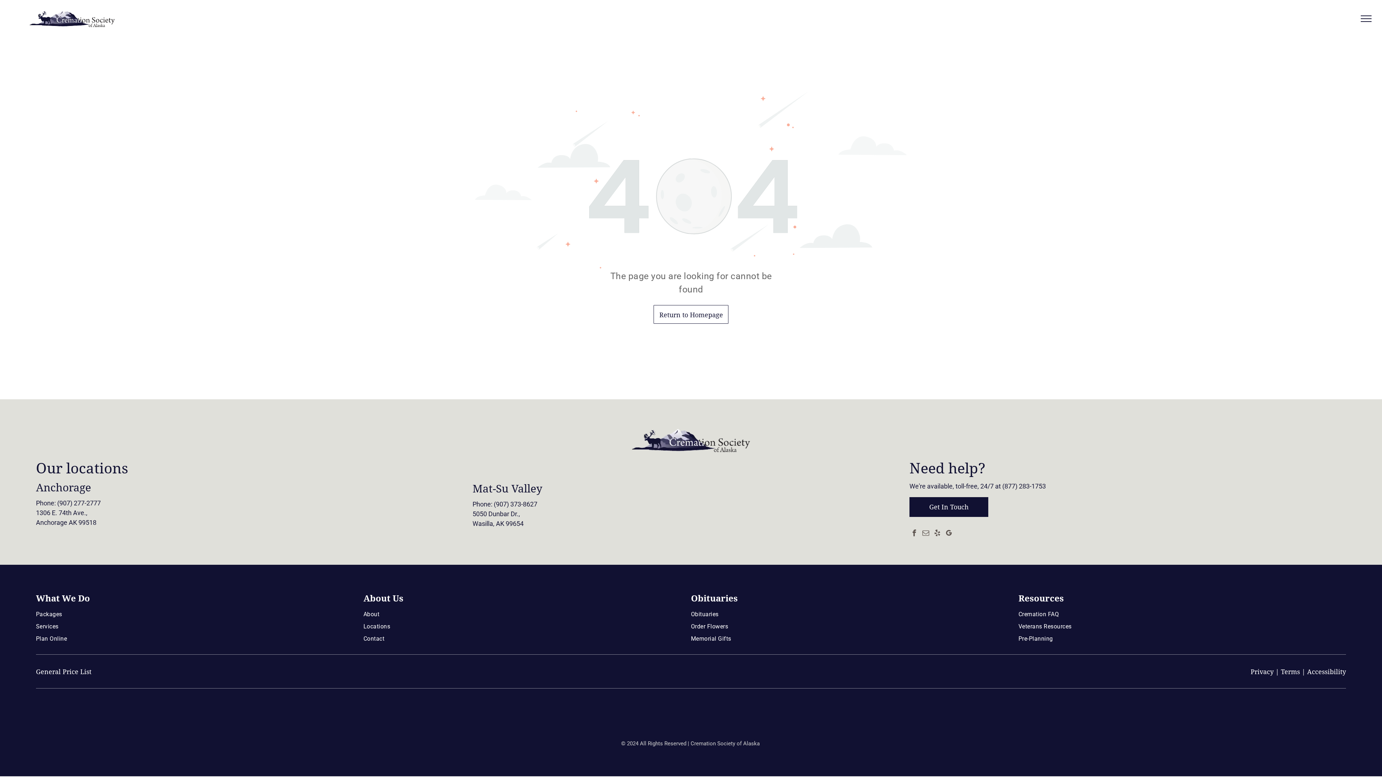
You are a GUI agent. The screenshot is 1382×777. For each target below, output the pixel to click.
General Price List (63, 672)
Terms (1290, 672)
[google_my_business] (949, 534)
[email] (926, 534)
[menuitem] (197, 614)
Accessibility (1326, 672)
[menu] (1366, 18)
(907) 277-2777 (79, 503)
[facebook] (914, 534)
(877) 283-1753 (1024, 486)
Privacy (1262, 672)
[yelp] (937, 534)
